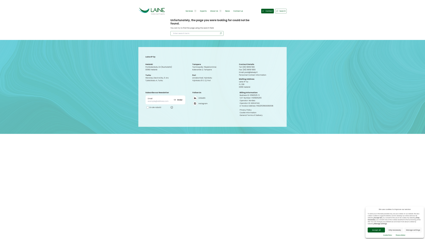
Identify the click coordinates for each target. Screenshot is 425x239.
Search (282, 11)
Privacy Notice (400, 235)
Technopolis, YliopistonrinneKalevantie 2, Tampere (204, 68)
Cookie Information (248, 112)
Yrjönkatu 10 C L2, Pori (201, 80)
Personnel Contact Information (252, 75)
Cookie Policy (387, 235)
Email (150, 98)
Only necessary (394, 230)
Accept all (376, 230)
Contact (269, 11)
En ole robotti (155, 107)
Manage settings (413, 230)
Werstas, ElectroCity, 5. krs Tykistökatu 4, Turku (157, 79)
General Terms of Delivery (251, 115)
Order (180, 100)
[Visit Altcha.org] (172, 107)
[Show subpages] (195, 11)
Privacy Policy (246, 110)
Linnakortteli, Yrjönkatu (202, 78)
